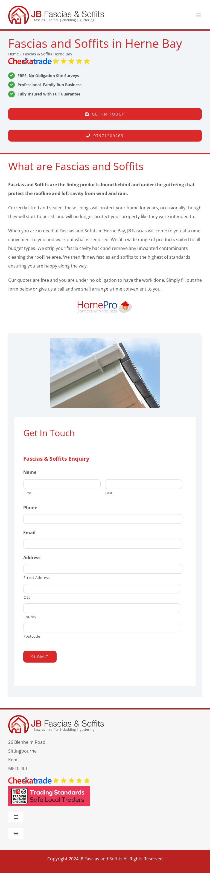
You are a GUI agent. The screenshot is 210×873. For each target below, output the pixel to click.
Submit (40, 656)
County (30, 616)
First (27, 492)
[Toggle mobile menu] (199, 15)
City (27, 597)
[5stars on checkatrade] (49, 60)
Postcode (32, 636)
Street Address (37, 577)
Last (109, 492)
